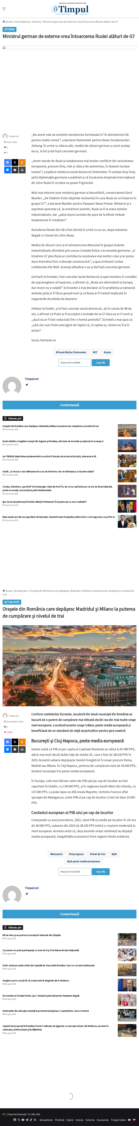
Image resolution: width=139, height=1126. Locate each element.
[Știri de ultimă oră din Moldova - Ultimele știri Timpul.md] (70, 8)
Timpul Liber (118, 1120)
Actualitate (46, 1120)
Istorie (79, 1120)
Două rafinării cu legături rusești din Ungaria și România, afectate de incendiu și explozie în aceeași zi (53, 441)
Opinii (69, 1120)
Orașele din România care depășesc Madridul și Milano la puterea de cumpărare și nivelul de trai (51, 426)
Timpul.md (14, 136)
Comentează (69, 405)
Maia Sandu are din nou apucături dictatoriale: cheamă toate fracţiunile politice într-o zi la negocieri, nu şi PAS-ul (59, 516)
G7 (95, 352)
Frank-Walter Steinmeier (71, 352)
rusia (108, 352)
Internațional (22, 21)
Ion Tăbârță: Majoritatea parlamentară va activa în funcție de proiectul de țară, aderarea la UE (49, 456)
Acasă (8, 21)
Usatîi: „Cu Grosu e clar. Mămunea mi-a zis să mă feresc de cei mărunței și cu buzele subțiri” (48, 471)
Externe (36, 21)
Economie (103, 1120)
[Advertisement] (69, 557)
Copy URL (100, 362)
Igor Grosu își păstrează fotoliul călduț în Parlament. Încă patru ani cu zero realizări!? (45, 501)
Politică (59, 1120)
